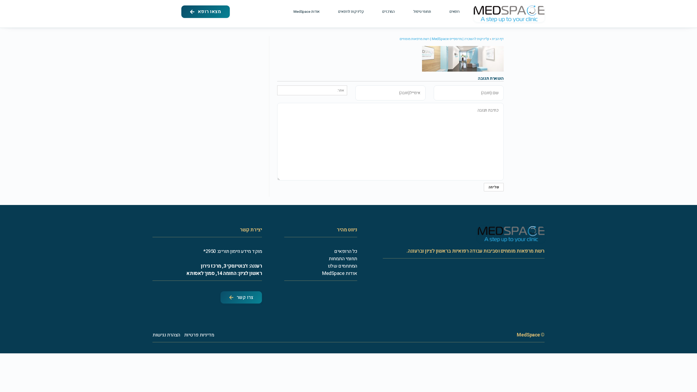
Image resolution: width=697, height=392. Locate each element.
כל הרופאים (345, 251)
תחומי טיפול (422, 11)
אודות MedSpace (307, 11)
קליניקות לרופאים (351, 11)
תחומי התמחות (343, 258)
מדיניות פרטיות (199, 335)
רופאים (455, 11)
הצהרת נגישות (166, 335)
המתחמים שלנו (342, 266)
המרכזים (388, 11)
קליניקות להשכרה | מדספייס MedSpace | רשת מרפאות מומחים (444, 38)
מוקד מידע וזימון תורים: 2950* (232, 251)
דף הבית (498, 38)
